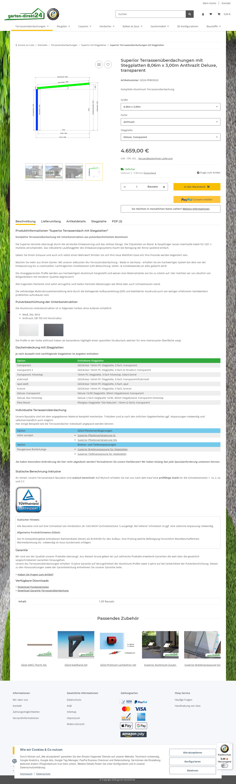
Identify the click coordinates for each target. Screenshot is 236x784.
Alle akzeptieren (192, 752)
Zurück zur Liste (26, 45)
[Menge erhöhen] (164, 186)
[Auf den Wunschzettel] (108, 64)
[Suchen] (190, 14)
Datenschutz (43, 773)
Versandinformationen (26, 718)
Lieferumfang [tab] (51, 221)
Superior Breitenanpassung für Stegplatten (103, 449)
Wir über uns (20, 699)
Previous (21, 647)
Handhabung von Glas (188, 705)
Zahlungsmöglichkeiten (26, 711)
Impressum (26, 773)
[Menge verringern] (125, 186)
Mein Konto (209, 3)
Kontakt (226, 3)
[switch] (224, 766)
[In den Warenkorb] (18, 56)
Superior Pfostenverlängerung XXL (97, 440)
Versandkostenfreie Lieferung (155, 158)
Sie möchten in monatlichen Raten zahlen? (171, 208)
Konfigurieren (193, 761)
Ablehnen (192, 770)
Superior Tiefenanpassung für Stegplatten (102, 454)
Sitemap (71, 711)
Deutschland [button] (150, 172)
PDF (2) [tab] (117, 221)
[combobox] (170, 106)
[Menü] (230, 745)
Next (215, 647)
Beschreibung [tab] (26, 221)
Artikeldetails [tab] (76, 221)
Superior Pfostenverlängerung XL (97, 435)
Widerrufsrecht (75, 724)
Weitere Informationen (196, 208)
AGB (69, 705)
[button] (203, 14)
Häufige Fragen (183, 699)
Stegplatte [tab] (98, 221)
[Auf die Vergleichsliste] (99, 64)
